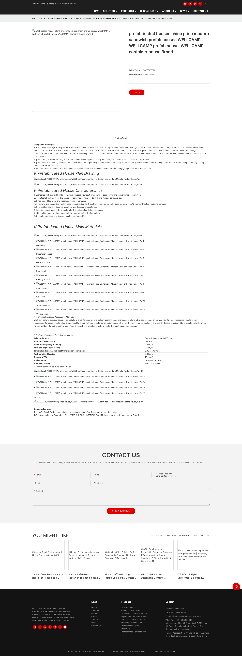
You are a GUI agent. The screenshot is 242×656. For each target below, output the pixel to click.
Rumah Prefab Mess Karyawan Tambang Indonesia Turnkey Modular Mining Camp (84, 576)
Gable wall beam (43, 262)
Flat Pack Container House (133, 619)
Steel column (42, 288)
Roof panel (41, 271)
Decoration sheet (44, 254)
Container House (128, 607)
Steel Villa (125, 629)
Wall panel (40, 297)
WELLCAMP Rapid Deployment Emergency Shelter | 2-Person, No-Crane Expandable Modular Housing (193, 576)
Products (205, 535)
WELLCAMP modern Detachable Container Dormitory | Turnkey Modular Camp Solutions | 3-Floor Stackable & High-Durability (156, 576)
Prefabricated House (130, 625)
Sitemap (158, 651)
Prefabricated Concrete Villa (133, 632)
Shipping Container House (133, 622)
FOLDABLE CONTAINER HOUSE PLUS (183, 535)
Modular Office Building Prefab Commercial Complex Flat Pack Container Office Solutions (120, 576)
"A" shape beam (43, 305)
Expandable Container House (134, 616)
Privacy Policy (170, 651)
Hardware (40, 245)
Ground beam (42, 314)
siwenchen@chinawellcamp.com (186, 616)
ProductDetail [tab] (121, 138)
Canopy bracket (43, 279)
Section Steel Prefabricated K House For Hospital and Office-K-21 (47, 576)
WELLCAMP (37, 18)
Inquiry (136, 92)
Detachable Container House (134, 613)
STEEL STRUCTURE (156, 535)
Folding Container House (132, 610)
